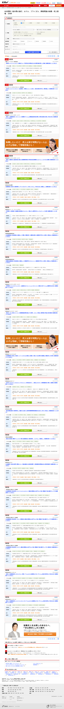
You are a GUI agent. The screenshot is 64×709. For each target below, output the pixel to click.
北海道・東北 (4, 693)
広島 (43, 689)
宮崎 (47, 691)
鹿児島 (50, 691)
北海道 (9, 693)
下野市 (31, 672)
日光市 (36, 671)
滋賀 (15, 689)
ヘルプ (11, 699)
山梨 (45, 687)
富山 (38, 687)
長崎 (40, 691)
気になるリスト (36, 5)
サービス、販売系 (16, 7)
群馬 (23, 687)
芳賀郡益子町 (46, 672)
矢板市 (6, 672)
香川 (49, 689)
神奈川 (11, 687)
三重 (15, 691)
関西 (3, 689)
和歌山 (20, 689)
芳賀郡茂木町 (54, 672)
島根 (38, 689)
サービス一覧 (17, 706)
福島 (23, 693)
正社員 (15, 41)
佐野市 (24, 671)
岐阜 (11, 691)
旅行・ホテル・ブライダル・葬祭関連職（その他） (23, 35)
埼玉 (16, 687)
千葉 (14, 687)
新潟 (36, 687)
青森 (11, 693)
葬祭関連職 (39, 33)
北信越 (31, 687)
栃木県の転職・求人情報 (10, 7)
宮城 (16, 693)
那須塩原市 (12, 672)
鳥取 (36, 689)
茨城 (18, 687)
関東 (3, 687)
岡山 (40, 689)
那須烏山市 (25, 672)
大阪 (8, 689)
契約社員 (22, 41)
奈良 (17, 689)
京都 (13, 689)
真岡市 (47, 671)
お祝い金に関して (19, 700)
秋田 (18, 693)
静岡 (13, 691)
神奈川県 (15, 24)
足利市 (13, 671)
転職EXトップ (4, 7)
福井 (43, 687)
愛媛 (52, 689)
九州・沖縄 (32, 691)
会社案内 (11, 696)
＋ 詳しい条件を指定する (53, 52)
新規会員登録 (58, 5)
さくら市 (19, 672)
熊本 (43, 691)
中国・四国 (32, 689)
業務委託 (44, 41)
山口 (45, 689)
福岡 (36, 691)
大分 (45, 691)
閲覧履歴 (45, 5)
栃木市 (19, 671)
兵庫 (11, 689)
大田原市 (53, 671)
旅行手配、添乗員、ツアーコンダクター (21, 32)
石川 (40, 687)
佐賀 (38, 691)
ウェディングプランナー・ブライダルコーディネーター (23, 33)
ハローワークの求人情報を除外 (13, 52)
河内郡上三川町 (38, 672)
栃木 (20, 687)
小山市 (41, 671)
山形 (20, 693)
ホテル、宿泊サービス (41, 32)
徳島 (47, 689)
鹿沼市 (30, 671)
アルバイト (30, 41)
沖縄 (52, 691)
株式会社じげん (11, 706)
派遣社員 (37, 41)
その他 (51, 41)
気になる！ (40, 80)
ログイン (51, 5)
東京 (8, 687)
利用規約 (18, 696)
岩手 (14, 693)
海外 (30, 693)
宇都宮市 (6, 671)
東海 (3, 691)
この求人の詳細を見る (24, 80)
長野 (47, 687)
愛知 (8, 691)
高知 (54, 689)
